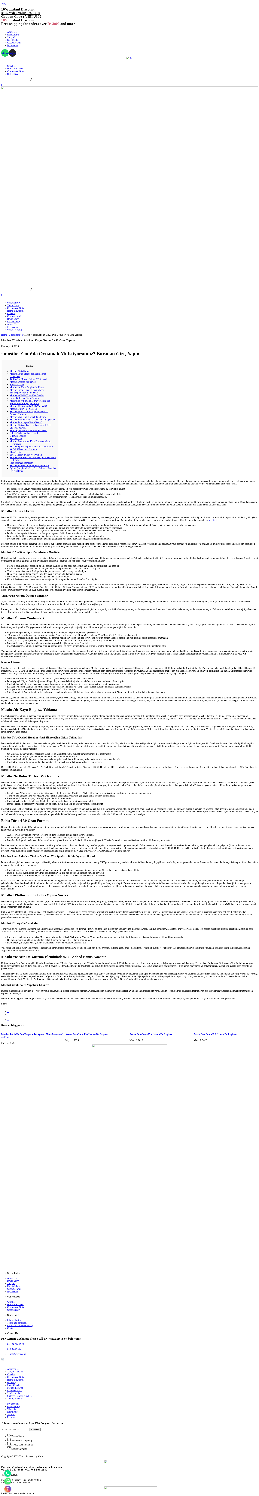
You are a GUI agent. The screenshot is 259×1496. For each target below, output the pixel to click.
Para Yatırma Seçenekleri (21, 463)
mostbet (213, 520)
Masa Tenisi (15, 452)
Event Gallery (13, 40)
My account (12, 45)
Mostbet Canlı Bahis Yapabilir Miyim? (28, 417)
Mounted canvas (15, 1388)
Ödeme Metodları (18, 436)
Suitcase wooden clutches (19, 1396)
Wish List (11, 1409)
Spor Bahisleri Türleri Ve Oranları (26, 454)
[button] (129, 26)
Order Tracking (14, 329)
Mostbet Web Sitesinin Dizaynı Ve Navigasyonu (32, 419)
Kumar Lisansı (17, 384)
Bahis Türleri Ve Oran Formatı (24, 398)
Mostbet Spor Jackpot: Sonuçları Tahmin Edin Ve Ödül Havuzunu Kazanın (31, 448)
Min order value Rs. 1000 (20, 13)
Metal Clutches (14, 1385)
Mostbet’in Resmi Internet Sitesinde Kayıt (29, 465)
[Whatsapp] (7, 1481)
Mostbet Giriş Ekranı (20, 371)
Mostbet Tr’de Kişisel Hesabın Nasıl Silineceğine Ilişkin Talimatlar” (27, 391)
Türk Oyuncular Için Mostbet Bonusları (28, 430)
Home (4, 334)
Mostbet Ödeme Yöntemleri (23, 382)
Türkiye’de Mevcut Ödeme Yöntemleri (28, 379)
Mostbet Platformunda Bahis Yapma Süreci (30, 406)
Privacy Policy (14, 1320)
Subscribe (35, 1429)
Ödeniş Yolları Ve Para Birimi (24, 433)
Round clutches (14, 1390)
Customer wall (14, 42)
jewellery (11, 1382)
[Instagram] (7, 1489)
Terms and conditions (17, 1322)
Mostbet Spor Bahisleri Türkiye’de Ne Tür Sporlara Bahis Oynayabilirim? (30, 402)
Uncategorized (16, 334)
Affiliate (11, 1414)
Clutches (11, 66)
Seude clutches (14, 1393)
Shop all (11, 37)
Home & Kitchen (15, 68)
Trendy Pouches (14, 1398)
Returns (11, 1417)
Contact (11, 1328)
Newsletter (12, 1412)
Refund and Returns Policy (20, 1325)
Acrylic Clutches (15, 1371)
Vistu (3, 3)
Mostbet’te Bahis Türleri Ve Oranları (27, 395)
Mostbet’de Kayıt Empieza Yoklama (27, 387)
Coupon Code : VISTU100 (21, 16)
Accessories (12, 1369)
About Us (11, 32)
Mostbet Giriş (16, 438)
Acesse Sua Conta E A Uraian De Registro (86, 1034)
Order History (13, 74)
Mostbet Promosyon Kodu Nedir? (26, 422)
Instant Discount (17, 20)
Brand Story (13, 34)
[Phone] (7, 1473)
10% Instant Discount (17, 9)
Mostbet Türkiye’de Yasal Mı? (24, 409)
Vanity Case (13, 305)
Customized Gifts (15, 71)
